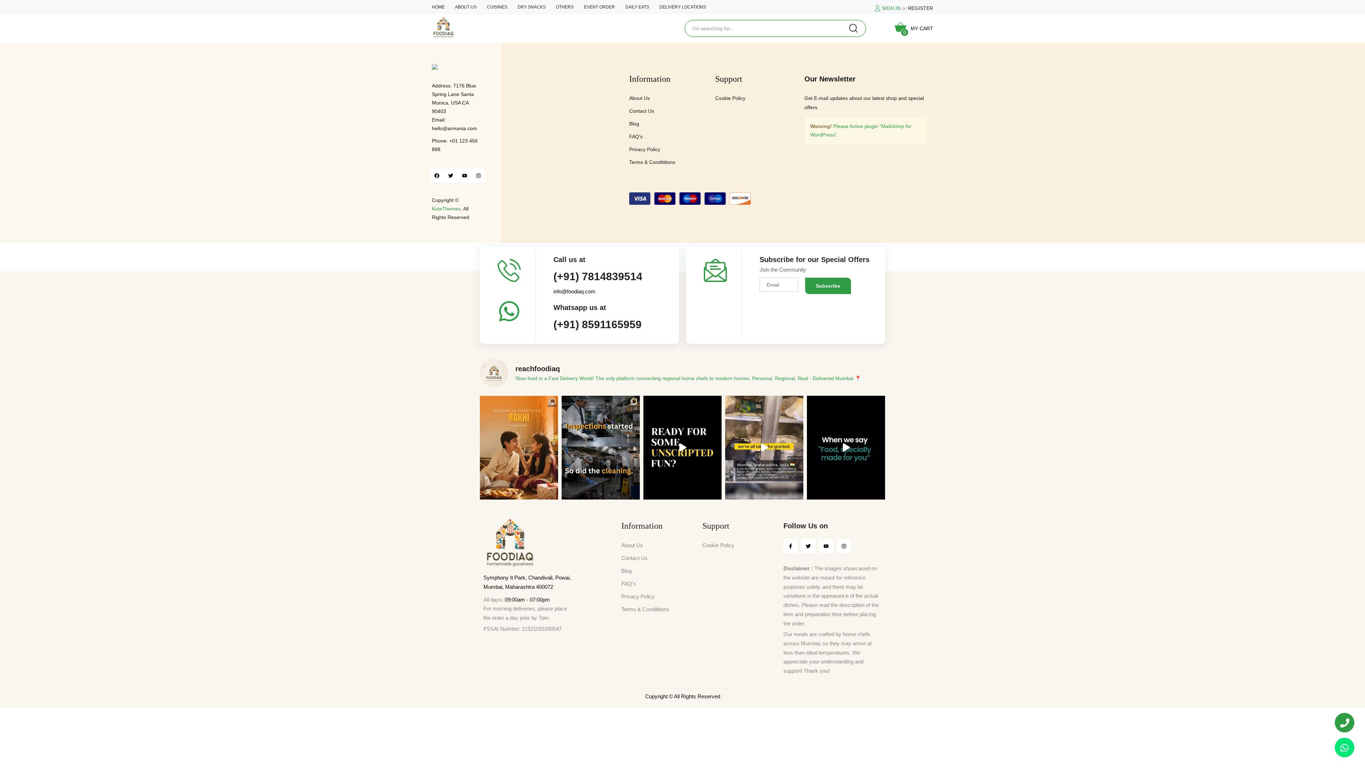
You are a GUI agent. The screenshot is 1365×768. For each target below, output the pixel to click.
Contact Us (641, 111)
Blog (634, 124)
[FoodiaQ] (443, 27)
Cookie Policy (730, 98)
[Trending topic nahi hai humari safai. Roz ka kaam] (601, 448)
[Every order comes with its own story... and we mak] (846, 448)
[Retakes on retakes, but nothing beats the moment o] (682, 448)
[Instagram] (478, 176)
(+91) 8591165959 (597, 324)
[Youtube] (464, 176)
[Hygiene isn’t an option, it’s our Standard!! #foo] (764, 448)
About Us (639, 98)
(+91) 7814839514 (597, 276)
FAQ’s (636, 136)
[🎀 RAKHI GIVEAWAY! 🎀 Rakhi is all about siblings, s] (519, 448)
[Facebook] (437, 176)
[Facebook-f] (790, 546)
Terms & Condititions (652, 162)
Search (853, 28)
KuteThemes (446, 209)
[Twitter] (451, 176)
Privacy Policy (644, 149)
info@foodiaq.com (574, 291)
